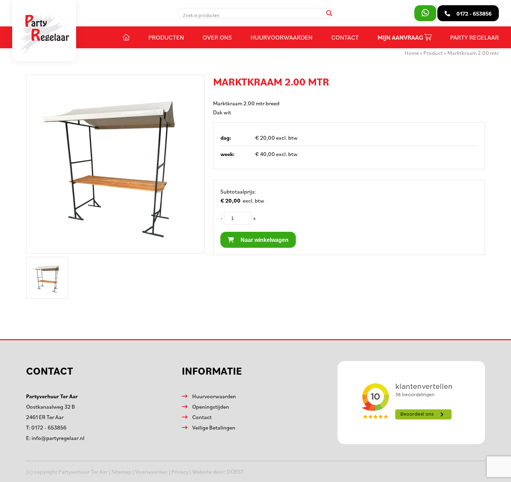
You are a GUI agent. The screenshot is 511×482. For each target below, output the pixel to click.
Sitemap (121, 471)
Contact (345, 37)
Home (412, 52)
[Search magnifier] (329, 13)
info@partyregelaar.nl (58, 437)
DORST (235, 471)
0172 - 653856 (48, 427)
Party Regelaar (474, 37)
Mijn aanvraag (401, 37)
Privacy (179, 471)
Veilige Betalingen (213, 427)
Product (433, 52)
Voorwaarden (151, 471)
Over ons (217, 37)
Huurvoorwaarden (282, 37)
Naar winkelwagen (264, 240)
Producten (166, 37)
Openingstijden (210, 406)
